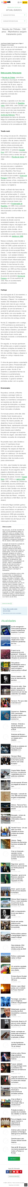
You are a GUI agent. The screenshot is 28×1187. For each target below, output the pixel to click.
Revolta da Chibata (8, 77)
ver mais (13, 1158)
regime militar (20, 479)
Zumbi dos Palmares (8, 115)
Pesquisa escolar (14, 7)
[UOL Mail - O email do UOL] (19, 2)
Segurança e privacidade (14, 1185)
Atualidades (14, 10)
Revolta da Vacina (18, 157)
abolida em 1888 (17, 236)
